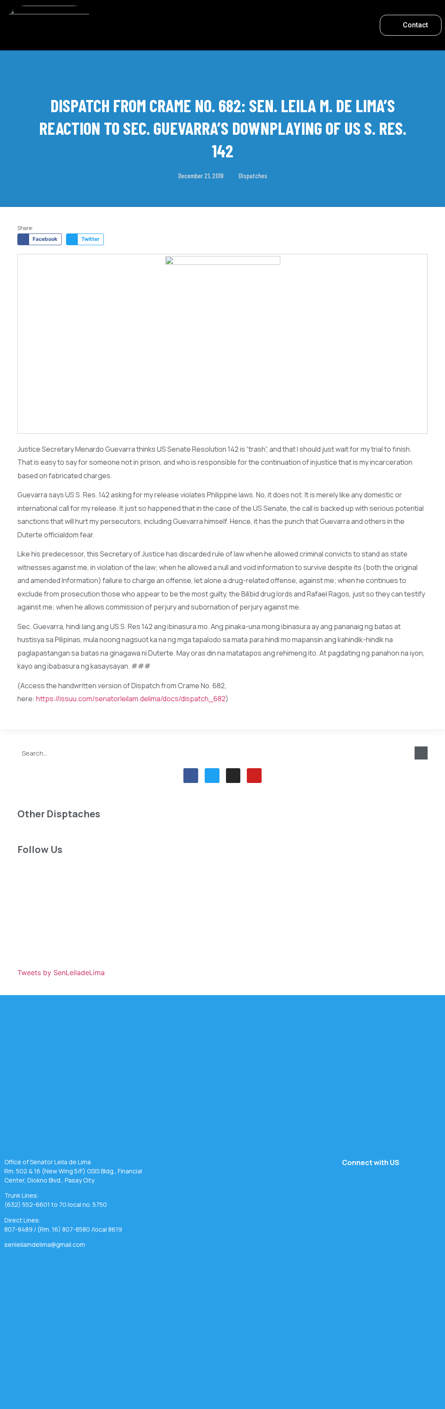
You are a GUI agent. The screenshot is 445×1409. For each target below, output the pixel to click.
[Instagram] (233, 775)
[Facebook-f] (190, 775)
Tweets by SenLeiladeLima (61, 972)
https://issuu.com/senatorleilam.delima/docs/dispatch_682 (131, 698)
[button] (234, 23)
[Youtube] (254, 775)
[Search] (421, 752)
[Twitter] (212, 775)
